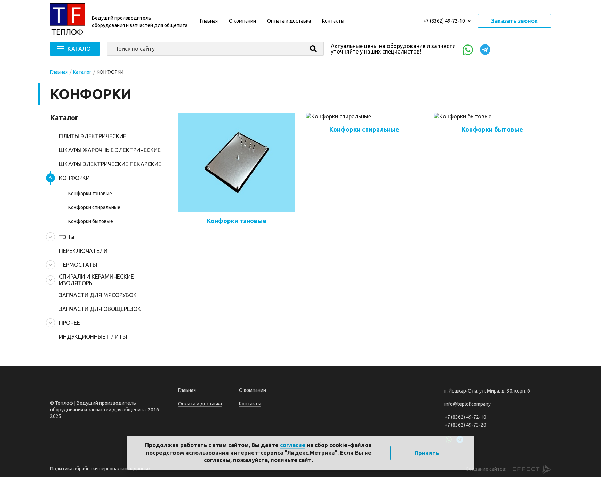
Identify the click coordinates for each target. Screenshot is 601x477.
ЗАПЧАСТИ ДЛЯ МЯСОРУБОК (98, 295)
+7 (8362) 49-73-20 (465, 425)
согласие (292, 445)
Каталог (82, 72)
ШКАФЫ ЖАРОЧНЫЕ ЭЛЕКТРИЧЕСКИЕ (110, 150)
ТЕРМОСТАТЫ (78, 265)
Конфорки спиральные (94, 207)
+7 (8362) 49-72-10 (444, 21)
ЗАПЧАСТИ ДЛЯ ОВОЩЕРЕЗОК (100, 309)
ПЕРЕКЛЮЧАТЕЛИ (83, 251)
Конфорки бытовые (90, 221)
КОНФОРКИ (74, 178)
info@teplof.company (467, 404)
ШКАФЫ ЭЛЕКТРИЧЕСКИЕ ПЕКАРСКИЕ (110, 164)
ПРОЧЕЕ (69, 323)
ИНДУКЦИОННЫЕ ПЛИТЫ (93, 337)
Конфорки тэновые (90, 193)
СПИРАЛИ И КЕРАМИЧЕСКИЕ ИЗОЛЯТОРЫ (96, 279)
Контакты (333, 21)
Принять (427, 453)
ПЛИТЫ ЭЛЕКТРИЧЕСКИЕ (92, 136)
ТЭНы (66, 237)
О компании (242, 21)
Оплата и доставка (289, 21)
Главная (209, 21)
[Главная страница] (67, 20)
